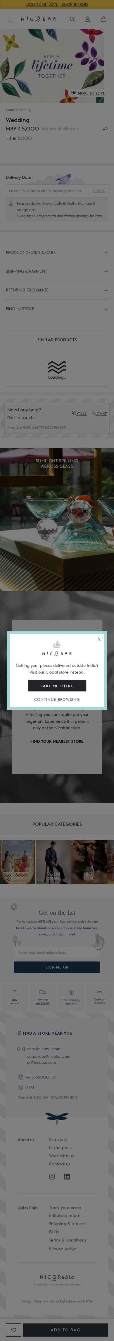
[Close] (99, 639)
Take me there (57, 685)
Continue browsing (57, 699)
